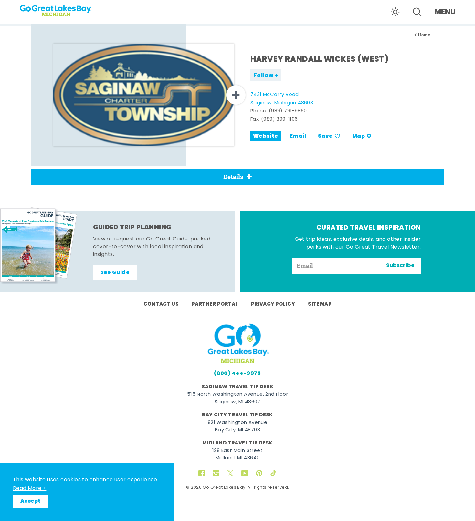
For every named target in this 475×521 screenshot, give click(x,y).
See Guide (115, 272)
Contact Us (161, 304)
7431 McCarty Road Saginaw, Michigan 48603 (281, 99)
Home (424, 34)
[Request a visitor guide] (39, 245)
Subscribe (400, 265)
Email (298, 136)
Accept (30, 501)
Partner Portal (215, 304)
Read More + (29, 489)
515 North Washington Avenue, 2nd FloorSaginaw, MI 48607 (237, 398)
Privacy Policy (273, 304)
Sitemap (320, 304)
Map (358, 136)
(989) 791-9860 (288, 111)
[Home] (68, 8)
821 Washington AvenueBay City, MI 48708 (237, 426)
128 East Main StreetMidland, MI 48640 (237, 454)
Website (265, 136)
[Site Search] (417, 12)
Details (233, 176)
